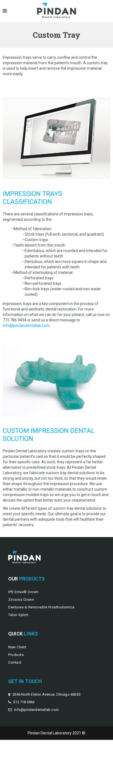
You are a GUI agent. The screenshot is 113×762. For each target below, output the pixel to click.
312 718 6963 (24, 702)
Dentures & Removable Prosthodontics (41, 607)
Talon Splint (18, 615)
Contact (15, 662)
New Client (17, 647)
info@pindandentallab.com (26, 325)
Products (16, 655)
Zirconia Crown (21, 599)
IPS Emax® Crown (23, 592)
